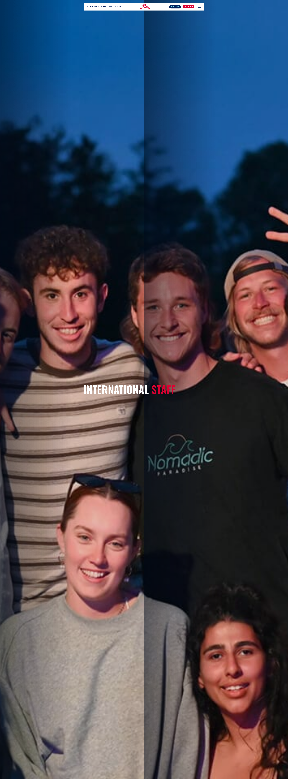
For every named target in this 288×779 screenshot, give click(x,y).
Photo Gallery (175, 6)
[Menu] (199, 6)
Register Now (188, 6)
